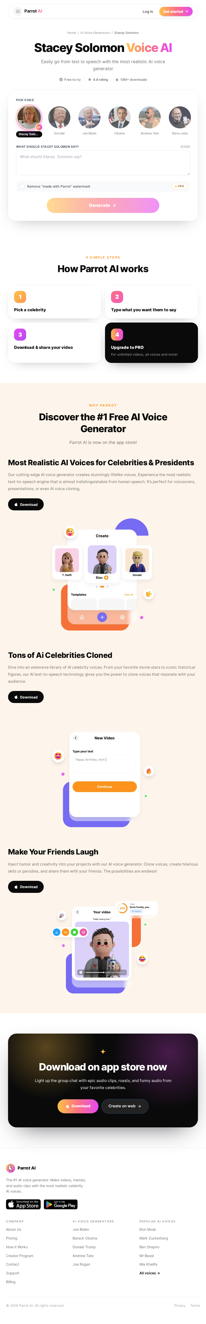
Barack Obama (85, 1238)
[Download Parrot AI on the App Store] (23, 1204)
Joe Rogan (81, 1264)
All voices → (149, 1273)
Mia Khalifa (148, 1264)
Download (29, 504)
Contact (12, 1264)
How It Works (17, 1247)
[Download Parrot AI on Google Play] (61, 1204)
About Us (13, 1229)
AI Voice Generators (95, 33)
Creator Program (19, 1256)
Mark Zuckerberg (153, 1238)
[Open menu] (17, 11)
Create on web (122, 1106)
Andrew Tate (83, 1256)
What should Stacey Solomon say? (47, 146)
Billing (11, 1282)
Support (12, 1273)
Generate (99, 205)
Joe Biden (81, 1229)
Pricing (11, 1238)
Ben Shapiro (149, 1247)
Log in (148, 11)
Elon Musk (147, 1229)
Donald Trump (84, 1247)
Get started (173, 11)
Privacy (179, 1305)
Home (71, 33)
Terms (195, 1305)
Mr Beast (146, 1256)
